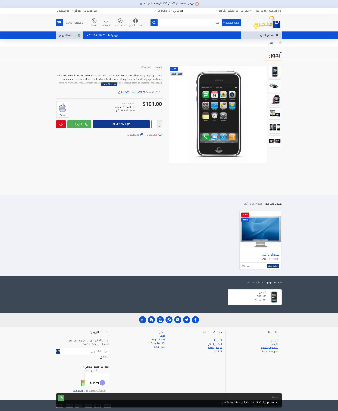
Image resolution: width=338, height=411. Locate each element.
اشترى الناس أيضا (252, 204)
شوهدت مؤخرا (274, 283)
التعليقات (146, 67)
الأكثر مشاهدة (255, 283)
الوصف (158, 67)
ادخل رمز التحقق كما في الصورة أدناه (96, 368)
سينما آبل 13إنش (270, 254)
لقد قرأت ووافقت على (89, 391)
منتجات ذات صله (273, 204)
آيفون (262, 292)
